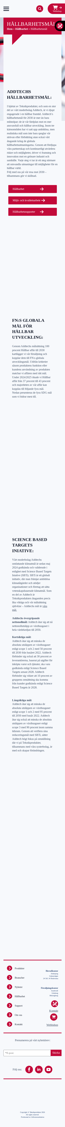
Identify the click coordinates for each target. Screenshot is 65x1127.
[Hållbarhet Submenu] (9, 996)
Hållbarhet (20, 996)
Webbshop (52, 1024)
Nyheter (19, 987)
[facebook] (29, 1069)
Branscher (19, 977)
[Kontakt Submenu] (9, 1024)
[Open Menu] (6, 9)
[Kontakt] (59, 25)
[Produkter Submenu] (9, 968)
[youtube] (48, 1069)
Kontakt (19, 1024)
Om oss (18, 1015)
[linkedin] (39, 1069)
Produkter (19, 968)
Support (19, 1005)
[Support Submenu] (9, 1005)
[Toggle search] (39, 8)
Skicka (56, 1052)
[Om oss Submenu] (9, 1014)
